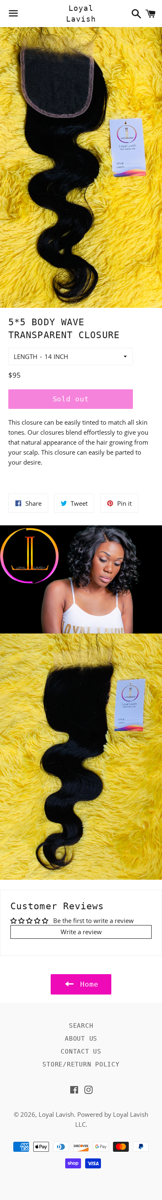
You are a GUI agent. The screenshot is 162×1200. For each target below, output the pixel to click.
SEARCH (81, 1025)
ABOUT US (81, 1038)
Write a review (81, 932)
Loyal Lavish (81, 13)
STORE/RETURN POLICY (80, 1064)
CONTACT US (81, 1051)
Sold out (71, 399)
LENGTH (25, 356)
